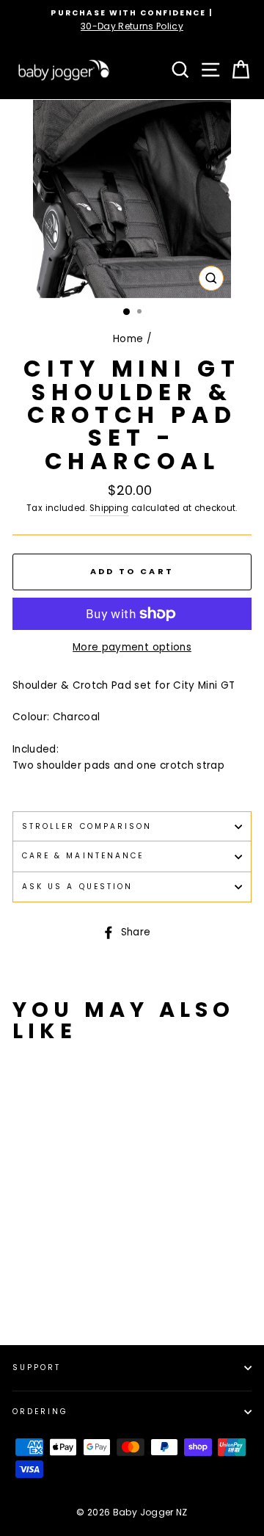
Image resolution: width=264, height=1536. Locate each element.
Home (128, 339)
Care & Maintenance (83, 855)
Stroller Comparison (87, 826)
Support (36, 1367)
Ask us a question (77, 886)
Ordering (40, 1411)
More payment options (132, 647)
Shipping (109, 508)
